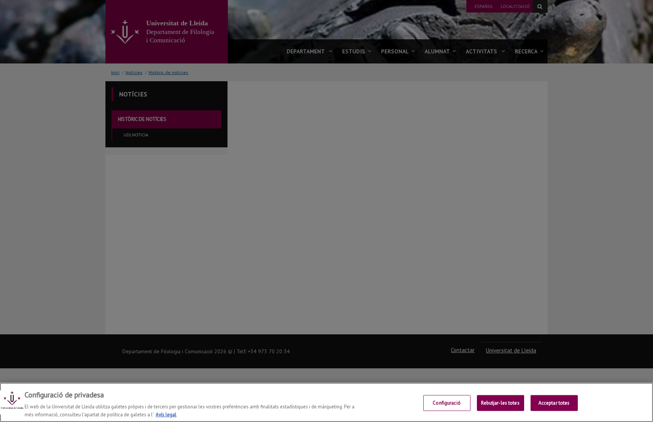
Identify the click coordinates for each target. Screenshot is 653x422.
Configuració (447, 403)
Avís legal (166, 414)
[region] (326, 402)
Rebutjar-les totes (500, 403)
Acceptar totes (554, 403)
